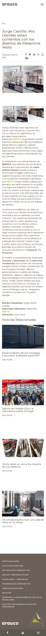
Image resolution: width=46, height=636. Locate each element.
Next (39, 116)
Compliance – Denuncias (15, 579)
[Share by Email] (42, 54)
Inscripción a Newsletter (16, 570)
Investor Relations (12, 588)
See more (7, 360)
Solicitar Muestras (12, 566)
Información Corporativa (16, 584)
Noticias (6, 593)
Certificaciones (10, 561)
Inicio (3, 23)
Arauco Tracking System (15, 575)
